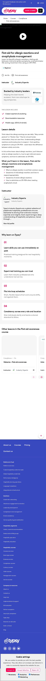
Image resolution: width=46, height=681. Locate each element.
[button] (39, 3)
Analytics (23, 674)
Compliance (23, 18)
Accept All (10, 670)
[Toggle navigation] (40, 11)
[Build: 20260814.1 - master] (12, 10)
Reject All (35, 670)
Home (5, 18)
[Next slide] (41, 377)
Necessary (12, 674)
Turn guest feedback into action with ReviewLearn (14, 3)
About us (7, 445)
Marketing (24, 677)
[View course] (33, 370)
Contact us (8, 451)
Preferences (35, 674)
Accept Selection (23, 670)
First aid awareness (12, 21)
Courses (13, 18)
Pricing (27, 445)
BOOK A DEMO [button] (30, 10)
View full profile (8, 223)
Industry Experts (18, 198)
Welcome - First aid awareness (15, 362)
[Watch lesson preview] (23, 36)
